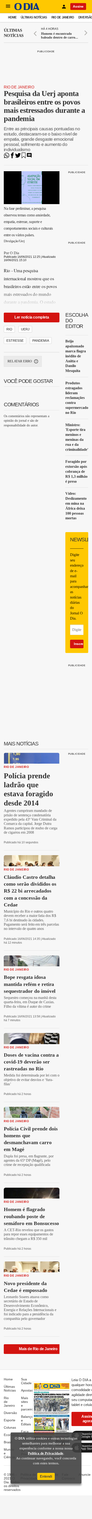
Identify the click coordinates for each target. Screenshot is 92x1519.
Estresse (15, 340)
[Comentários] (29, 157)
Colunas (10, 1427)
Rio (9, 329)
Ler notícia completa (31, 317)
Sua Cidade (26, 1381)
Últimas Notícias (34, 17)
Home (12, 17)
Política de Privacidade (45, 1453)
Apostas (27, 1390)
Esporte (9, 1420)
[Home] (26, 9)
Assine (78, 6)
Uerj (25, 329)
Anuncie (85, 1474)
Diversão (10, 1413)
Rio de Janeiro (62, 17)
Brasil (8, 1442)
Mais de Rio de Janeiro (38, 1349)
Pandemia (40, 340)
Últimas (13, 33)
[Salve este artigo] (23, 157)
